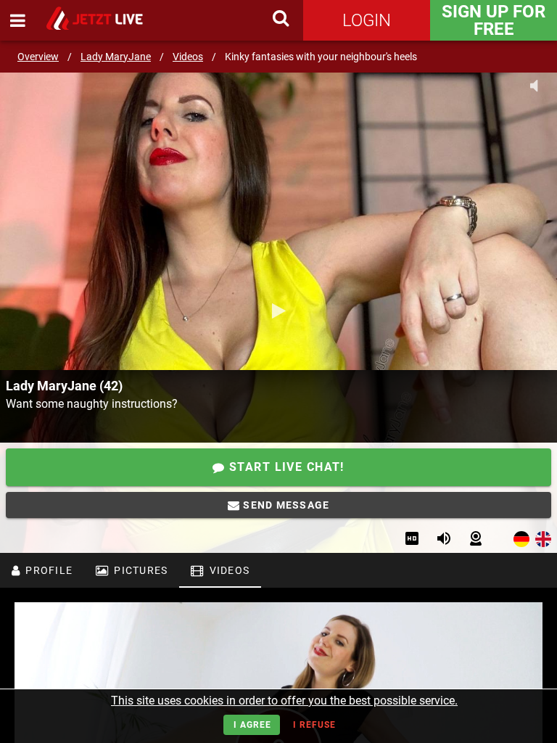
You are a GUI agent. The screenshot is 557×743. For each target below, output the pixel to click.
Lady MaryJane (116, 56)
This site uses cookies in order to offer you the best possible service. (284, 700)
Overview (38, 56)
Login (366, 20)
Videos (188, 56)
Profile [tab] (47, 570)
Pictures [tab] (139, 570)
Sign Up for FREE (493, 20)
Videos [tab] (227, 570)
